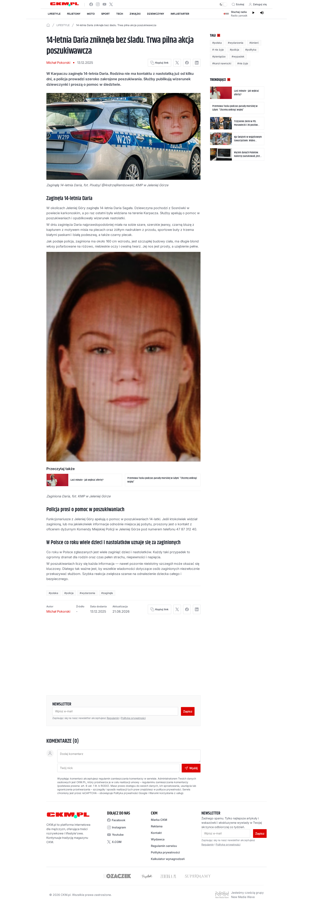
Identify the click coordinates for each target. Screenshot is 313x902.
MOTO (91, 13)
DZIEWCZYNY (155, 13)
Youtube (118, 834)
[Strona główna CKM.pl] (64, 4)
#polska (53, 593)
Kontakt (156, 833)
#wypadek (238, 56)
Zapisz (187, 711)
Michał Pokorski (58, 63)
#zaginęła (107, 593)
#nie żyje (242, 63)
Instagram (119, 827)
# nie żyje (218, 49)
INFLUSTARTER (180, 13)
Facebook (118, 820)
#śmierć (254, 42)
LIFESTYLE (54, 13)
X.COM (117, 842)
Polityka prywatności (165, 852)
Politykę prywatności (133, 718)
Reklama (156, 826)
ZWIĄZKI (135, 13)
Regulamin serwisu (164, 846)
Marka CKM (159, 820)
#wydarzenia (87, 593)
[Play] (253, 13)
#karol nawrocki (221, 63)
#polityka (250, 49)
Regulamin (113, 718)
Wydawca (157, 839)
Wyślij (193, 768)
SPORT (105, 13)
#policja (69, 593)
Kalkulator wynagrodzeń (168, 859)
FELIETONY (73, 13)
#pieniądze (219, 56)
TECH (119, 13)
